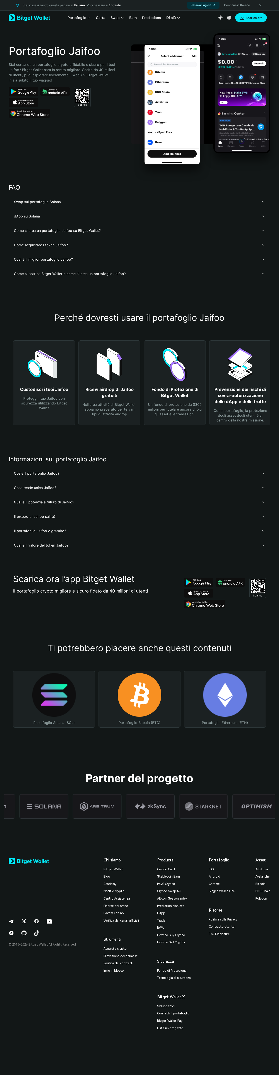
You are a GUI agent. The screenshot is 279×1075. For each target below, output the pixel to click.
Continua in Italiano (237, 5)
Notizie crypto (114, 891)
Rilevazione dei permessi (121, 956)
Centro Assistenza (117, 898)
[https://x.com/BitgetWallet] (24, 921)
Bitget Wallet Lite (222, 891)
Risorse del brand (116, 906)
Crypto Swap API (169, 891)
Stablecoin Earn (168, 876)
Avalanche (262, 876)
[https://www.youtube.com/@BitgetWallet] (49, 921)
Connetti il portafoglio (173, 1013)
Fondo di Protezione (172, 970)
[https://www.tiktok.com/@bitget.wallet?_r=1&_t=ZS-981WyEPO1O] (36, 933)
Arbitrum (261, 869)
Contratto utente (222, 926)
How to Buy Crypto (171, 935)
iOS (211, 869)
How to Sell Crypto (171, 942)
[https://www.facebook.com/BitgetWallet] (36, 921)
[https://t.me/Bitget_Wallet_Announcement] (11, 921)
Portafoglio (219, 860)
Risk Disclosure (219, 934)
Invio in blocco (114, 970)
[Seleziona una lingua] (229, 17)
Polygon (261, 898)
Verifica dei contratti (118, 963)
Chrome (214, 884)
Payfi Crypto (166, 884)
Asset (260, 860)
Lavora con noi (114, 913)
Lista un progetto (170, 1028)
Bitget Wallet (113, 869)
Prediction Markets (170, 906)
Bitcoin (260, 884)
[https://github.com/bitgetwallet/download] (24, 933)
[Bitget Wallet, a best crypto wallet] (29, 17)
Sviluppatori (166, 1006)
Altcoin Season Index (172, 898)
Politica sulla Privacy (223, 919)
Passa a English (201, 5)
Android (214, 876)
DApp (161, 913)
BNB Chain (262, 891)
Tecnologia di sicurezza (174, 978)
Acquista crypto (115, 948)
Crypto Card (166, 869)
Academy (110, 884)
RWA (160, 927)
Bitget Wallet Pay (169, 1020)
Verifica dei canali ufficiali (121, 920)
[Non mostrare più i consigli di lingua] (260, 5)
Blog (107, 876)
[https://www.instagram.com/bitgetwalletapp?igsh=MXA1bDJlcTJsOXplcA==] (11, 933)
